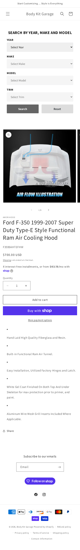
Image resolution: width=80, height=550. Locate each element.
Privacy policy (22, 532)
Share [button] (10, 431)
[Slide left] (31, 210)
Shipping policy (61, 532)
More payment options (40, 320)
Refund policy (64, 526)
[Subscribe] (59, 467)
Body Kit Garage (25, 526)
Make (10, 56)
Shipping (7, 260)
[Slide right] (48, 210)
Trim (10, 89)
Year (10, 40)
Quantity (8, 278)
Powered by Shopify (44, 526)
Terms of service (41, 532)
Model (11, 73)
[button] (7, 14)
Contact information (41, 538)
